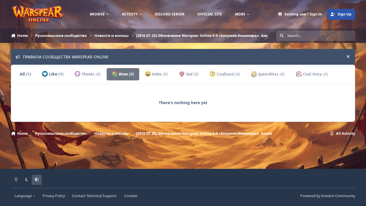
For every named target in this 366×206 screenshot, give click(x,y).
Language (24, 195)
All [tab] (25, 74)
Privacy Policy (54, 195)
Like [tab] (55, 74)
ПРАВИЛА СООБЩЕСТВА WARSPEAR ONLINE (66, 57)
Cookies (131, 195)
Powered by (327, 195)
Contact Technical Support (94, 195)
